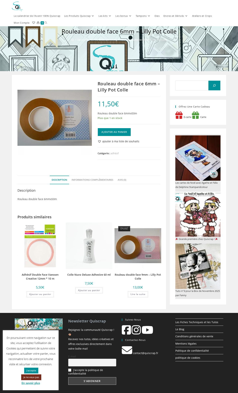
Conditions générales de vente (194, 336)
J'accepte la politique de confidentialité (85, 371)
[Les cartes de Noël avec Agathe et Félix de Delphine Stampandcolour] (198, 158)
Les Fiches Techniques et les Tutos (196, 322)
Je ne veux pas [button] (31, 377)
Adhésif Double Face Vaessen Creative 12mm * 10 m (40, 276)
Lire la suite (138, 294)
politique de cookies (187, 357)
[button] (118, 141)
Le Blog (179, 329)
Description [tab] (59, 179)
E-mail (72, 356)
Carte (202, 117)
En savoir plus (31, 383)
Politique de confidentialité (192, 350)
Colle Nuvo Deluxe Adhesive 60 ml (89, 274)
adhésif (115, 153)
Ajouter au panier (114, 132)
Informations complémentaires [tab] (92, 179)
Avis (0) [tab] (122, 179)
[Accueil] (72, 39)
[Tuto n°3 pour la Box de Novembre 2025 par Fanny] (198, 266)
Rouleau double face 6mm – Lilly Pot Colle (144, 39)
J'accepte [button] (31, 370)
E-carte (187, 117)
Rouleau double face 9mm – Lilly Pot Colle (138, 276)
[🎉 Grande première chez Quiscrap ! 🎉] (198, 214)
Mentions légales (186, 343)
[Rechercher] (214, 85)
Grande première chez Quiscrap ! (196, 239)
